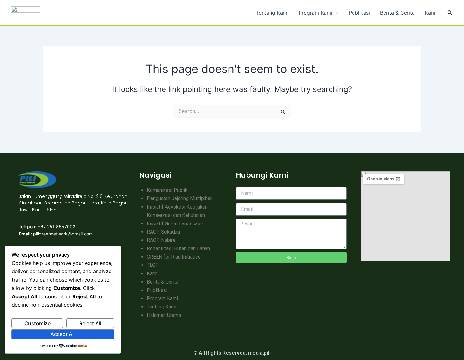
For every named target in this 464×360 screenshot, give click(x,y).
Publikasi (359, 12)
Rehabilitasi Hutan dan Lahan (178, 249)
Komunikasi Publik (167, 190)
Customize (37, 323)
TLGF (152, 265)
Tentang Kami (272, 12)
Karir (430, 12)
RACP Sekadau (163, 232)
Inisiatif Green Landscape (175, 224)
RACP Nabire (161, 240)
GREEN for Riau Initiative (174, 257)
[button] (335, 12)
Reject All (90, 323)
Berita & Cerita (397, 12)
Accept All (63, 334)
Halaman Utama (164, 315)
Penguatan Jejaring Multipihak (180, 198)
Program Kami (315, 12)
